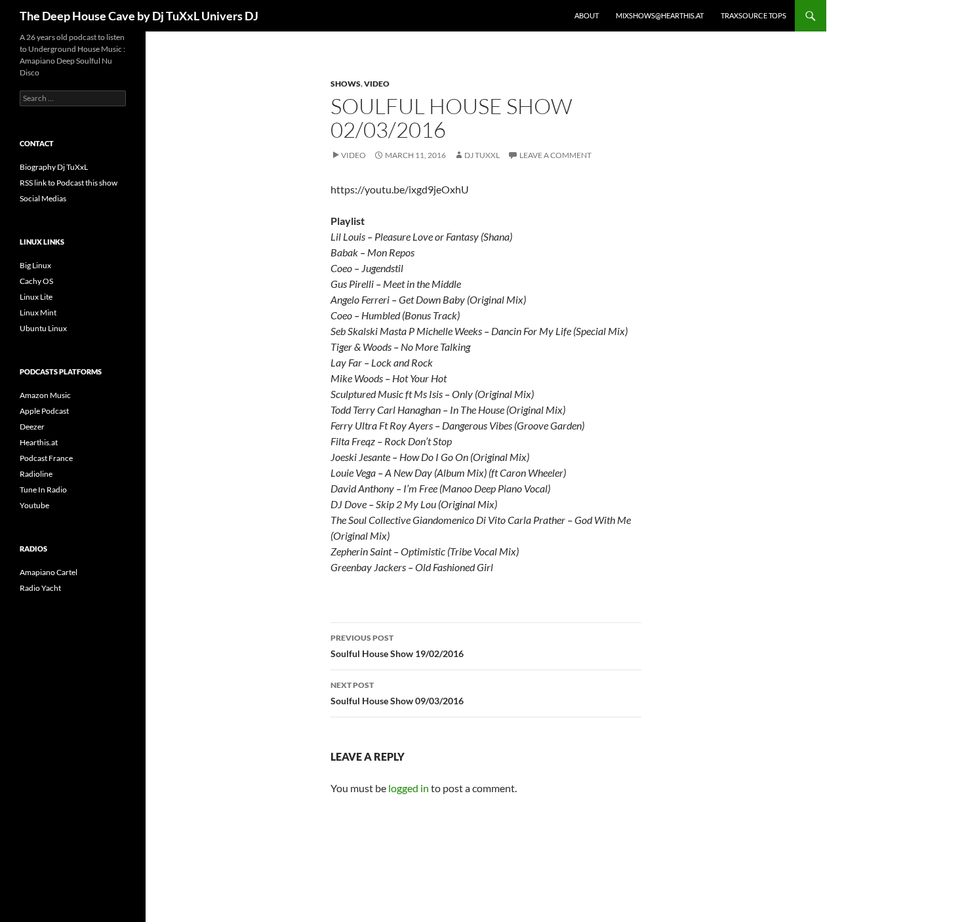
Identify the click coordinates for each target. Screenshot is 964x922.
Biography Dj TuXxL (54, 167)
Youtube (34, 505)
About (586, 15)
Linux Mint (38, 312)
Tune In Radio (43, 489)
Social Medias (43, 198)
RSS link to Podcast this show (68, 183)
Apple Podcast (44, 411)
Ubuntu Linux (43, 328)
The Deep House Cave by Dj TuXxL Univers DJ (139, 16)
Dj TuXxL (482, 155)
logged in (408, 788)
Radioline (36, 474)
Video (377, 84)
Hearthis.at (39, 442)
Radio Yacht (40, 588)
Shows (346, 84)
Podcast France (46, 458)
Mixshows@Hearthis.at (660, 15)
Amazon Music (45, 395)
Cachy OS (36, 281)
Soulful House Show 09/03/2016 (397, 693)
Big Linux (35, 265)
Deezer (32, 426)
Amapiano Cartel (48, 572)
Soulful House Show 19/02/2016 (397, 646)
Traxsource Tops (753, 15)
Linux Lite (36, 297)
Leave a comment (555, 155)
